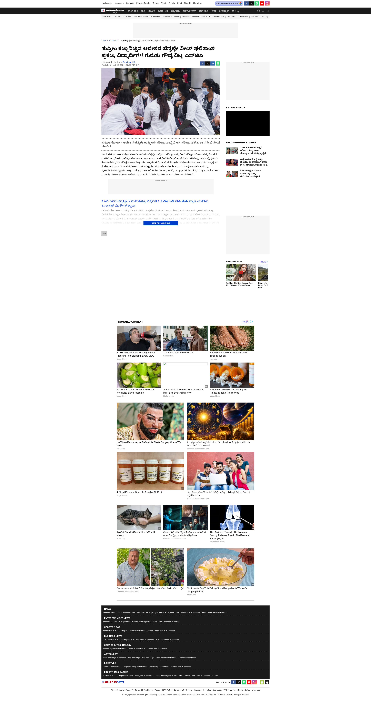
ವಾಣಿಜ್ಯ (235, 11)
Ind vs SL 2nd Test (123, 17)
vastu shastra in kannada (167, 658)
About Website (117, 690)
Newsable (119, 3)
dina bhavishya (134, 658)
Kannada (130, 3)
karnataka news (144, 613)
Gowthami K (129, 62)
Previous (263, 16)
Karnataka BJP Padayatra (237, 17)
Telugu (156, 3)
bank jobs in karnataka (144, 676)
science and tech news (157, 649)
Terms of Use (141, 690)
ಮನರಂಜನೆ (163, 11)
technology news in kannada (115, 649)
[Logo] (113, 11)
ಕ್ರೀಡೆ (213, 11)
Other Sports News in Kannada (161, 631)
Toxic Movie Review (170, 17)
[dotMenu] (244, 11)
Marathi (187, 3)
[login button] (259, 11)
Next (267, 16)
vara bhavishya (148, 658)
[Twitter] (251, 3)
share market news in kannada (140, 640)
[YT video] (262, 3)
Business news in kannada (114, 640)
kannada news (109, 613)
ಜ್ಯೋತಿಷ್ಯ (175, 11)
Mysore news (173, 613)
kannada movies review (134, 622)
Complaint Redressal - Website (188, 690)
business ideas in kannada (167, 640)
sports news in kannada (113, 631)
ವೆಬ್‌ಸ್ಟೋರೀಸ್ (189, 11)
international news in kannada (214, 613)
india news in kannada (190, 613)
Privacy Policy (154, 690)
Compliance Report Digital (238, 690)
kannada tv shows (171, 622)
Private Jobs (127, 676)
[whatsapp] (256, 3)
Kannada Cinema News (113, 622)
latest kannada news (126, 613)
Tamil (163, 3)
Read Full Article (161, 223)
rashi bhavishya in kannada (114, 658)
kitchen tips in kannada (181, 667)
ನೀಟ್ (104, 233)
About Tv (129, 690)
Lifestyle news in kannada (114, 667)
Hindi (179, 3)
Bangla (172, 3)
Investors (256, 690)
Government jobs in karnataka (169, 676)
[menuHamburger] (263, 11)
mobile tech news (137, 649)
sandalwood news (154, 622)
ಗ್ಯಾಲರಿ (151, 11)
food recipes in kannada (138, 667)
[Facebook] (246, 3)
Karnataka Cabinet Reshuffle (194, 17)
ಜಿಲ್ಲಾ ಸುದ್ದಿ (204, 11)
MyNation (197, 3)
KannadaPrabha (143, 3)
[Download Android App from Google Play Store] (262, 682)
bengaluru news (159, 613)
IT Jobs (214, 676)
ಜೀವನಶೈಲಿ (224, 11)
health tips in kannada (159, 667)
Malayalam (107, 3)
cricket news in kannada (136, 631)
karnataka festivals (187, 658)
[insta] (267, 3)
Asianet (112, 682)
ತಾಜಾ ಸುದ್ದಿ (133, 11)
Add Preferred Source (227, 3)
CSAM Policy (167, 690)
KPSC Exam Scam (216, 17)
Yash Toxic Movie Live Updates (146, 17)
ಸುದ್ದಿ (143, 11)
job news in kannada (112, 676)
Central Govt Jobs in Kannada (197, 676)
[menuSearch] (268, 11)
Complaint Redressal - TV (214, 690)
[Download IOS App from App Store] (267, 682)
